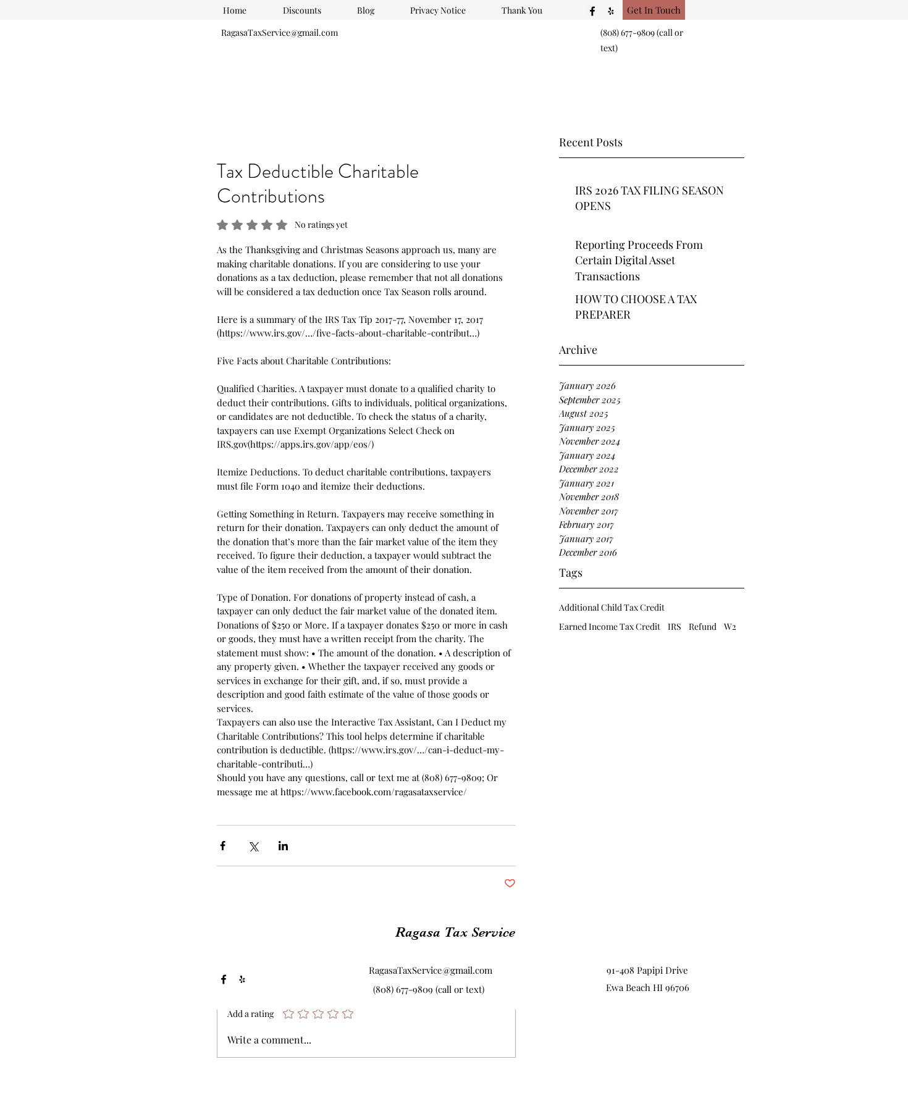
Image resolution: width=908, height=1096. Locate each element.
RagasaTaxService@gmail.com (279, 32)
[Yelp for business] (611, 11)
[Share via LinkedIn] (283, 845)
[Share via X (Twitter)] (253, 845)
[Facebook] (592, 11)
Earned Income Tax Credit (609, 626)
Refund (703, 626)
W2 (730, 626)
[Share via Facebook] (223, 845)
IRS (674, 626)
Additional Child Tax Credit (612, 607)
